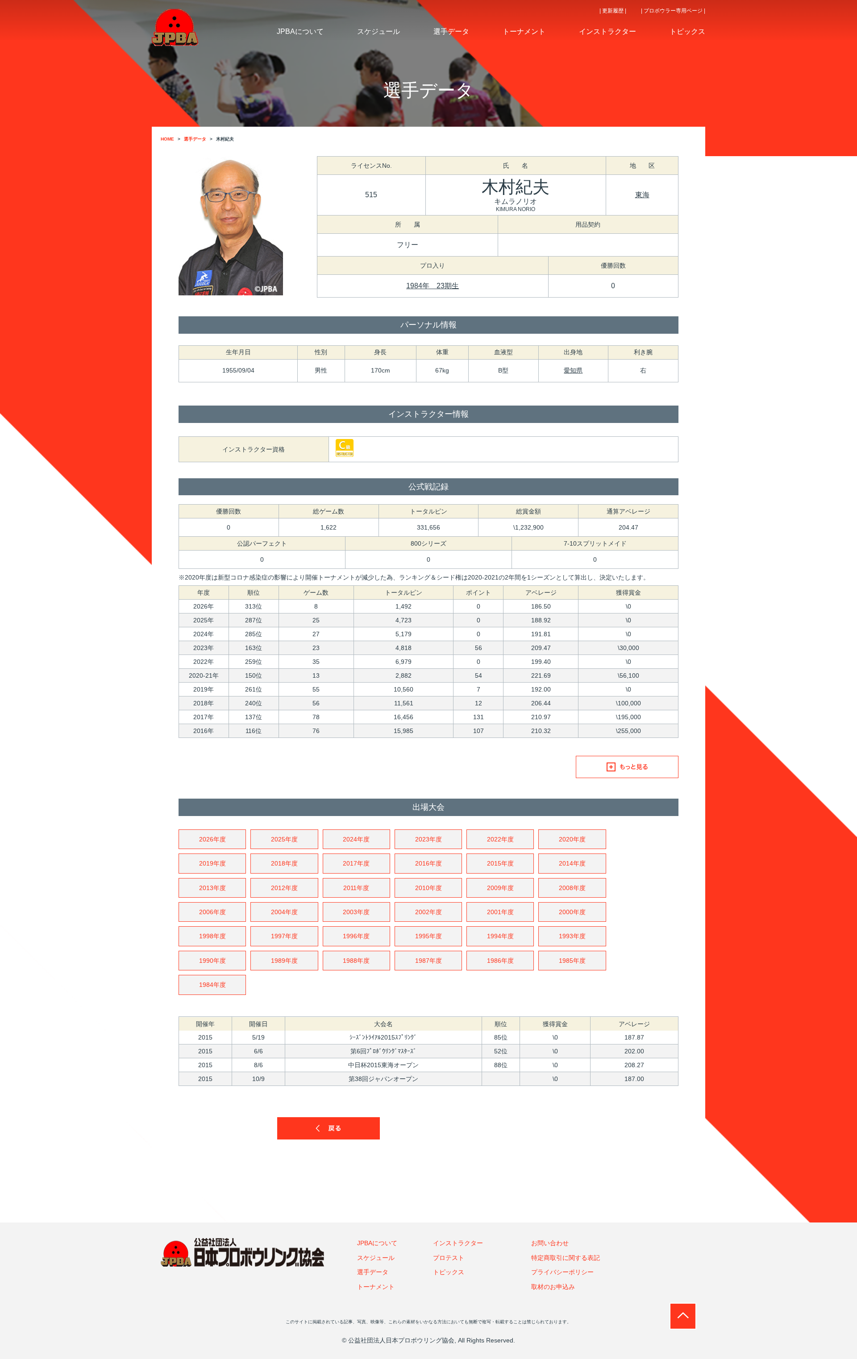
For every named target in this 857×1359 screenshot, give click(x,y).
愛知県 (573, 370)
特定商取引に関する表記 (565, 1257)
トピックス (448, 1272)
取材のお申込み (553, 1286)
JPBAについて (377, 1243)
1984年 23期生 (432, 286)
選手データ (372, 1272)
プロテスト (448, 1257)
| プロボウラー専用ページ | (673, 11)
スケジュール (376, 1257)
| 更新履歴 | (612, 11)
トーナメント (376, 1286)
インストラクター (458, 1243)
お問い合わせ (550, 1243)
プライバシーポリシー (562, 1272)
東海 (642, 195)
